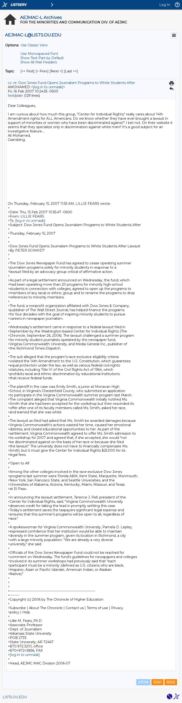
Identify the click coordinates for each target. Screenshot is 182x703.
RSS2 (170, 682)
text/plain (15, 95)
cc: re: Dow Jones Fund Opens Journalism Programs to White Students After (71, 83)
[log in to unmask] (48, 87)
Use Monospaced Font (39, 54)
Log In (164, 5)
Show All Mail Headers (38, 62)
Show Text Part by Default (42, 58)
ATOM (143, 682)
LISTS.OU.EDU (15, 697)
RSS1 (157, 682)
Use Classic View (34, 45)
